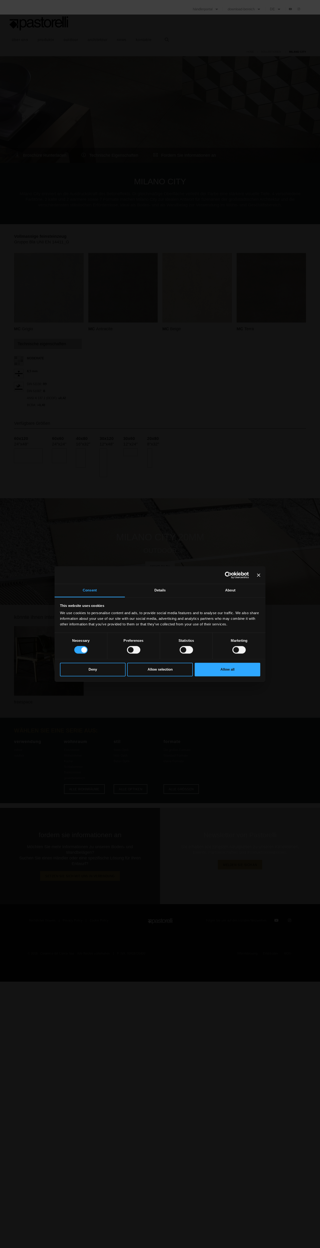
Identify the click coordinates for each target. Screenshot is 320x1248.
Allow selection (160, 669)
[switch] (133, 650)
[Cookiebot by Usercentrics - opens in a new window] (228, 575)
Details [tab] (160, 590)
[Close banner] (258, 575)
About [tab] (230, 590)
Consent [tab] (90, 590)
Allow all (227, 669)
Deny (93, 669)
